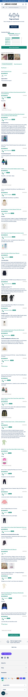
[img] (14, 33)
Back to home (14, 26)
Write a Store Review (14, 47)
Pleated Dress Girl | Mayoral (10, 549)
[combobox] (14, 7)
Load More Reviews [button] (14, 635)
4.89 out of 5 (17, 33)
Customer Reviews (5, 32)
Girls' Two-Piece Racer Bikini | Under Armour (14, 449)
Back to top (14, 647)
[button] (25, 4)
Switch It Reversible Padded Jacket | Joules (14, 168)
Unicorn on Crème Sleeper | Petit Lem (12, 209)
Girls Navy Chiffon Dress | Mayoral (11, 253)
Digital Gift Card (7, 71)
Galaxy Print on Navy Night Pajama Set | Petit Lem (15, 527)
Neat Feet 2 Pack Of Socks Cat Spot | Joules (14, 233)
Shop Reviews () (18, 64)
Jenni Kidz (5, 693)
